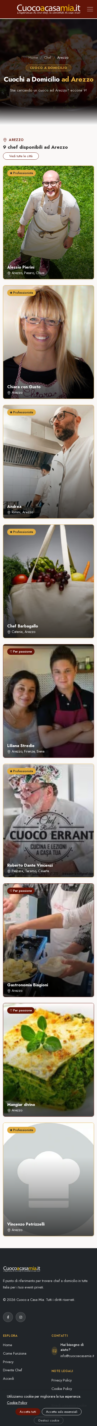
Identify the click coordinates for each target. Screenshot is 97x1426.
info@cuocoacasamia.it (77, 1355)
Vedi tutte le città (21, 156)
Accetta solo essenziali (61, 1411)
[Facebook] (8, 1317)
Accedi (8, 1378)
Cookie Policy (61, 1388)
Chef (47, 57)
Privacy (8, 1361)
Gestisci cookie (48, 1420)
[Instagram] (21, 1317)
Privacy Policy (61, 1380)
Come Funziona (14, 1353)
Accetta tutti (28, 1411)
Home (33, 57)
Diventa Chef (12, 1370)
